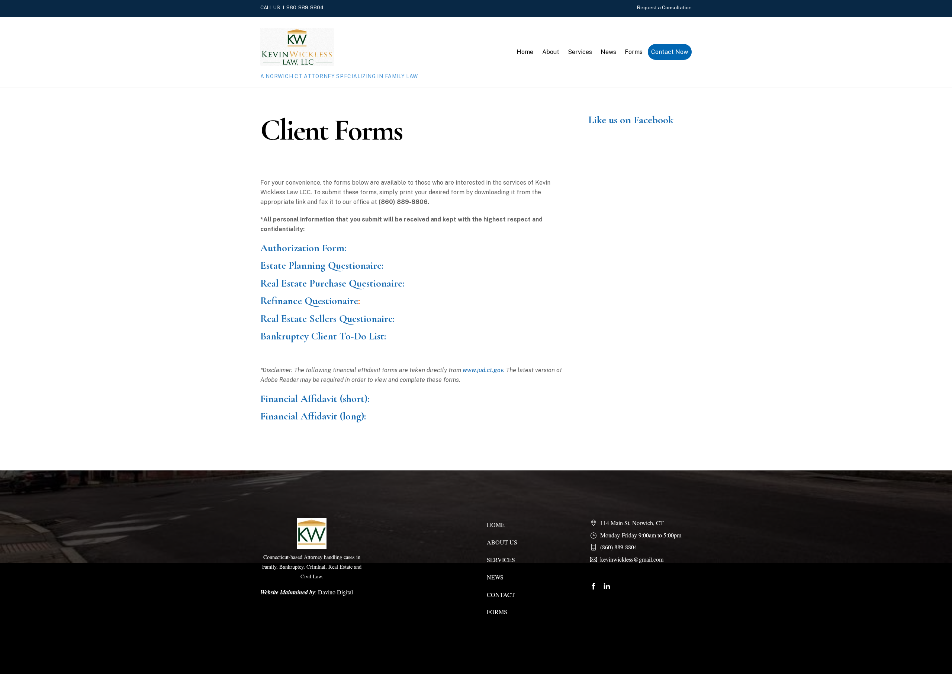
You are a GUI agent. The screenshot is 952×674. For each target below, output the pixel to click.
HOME (496, 524)
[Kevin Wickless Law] (297, 62)
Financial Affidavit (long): (313, 416)
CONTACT (501, 594)
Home (525, 51)
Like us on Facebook (630, 120)
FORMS (497, 612)
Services (580, 51)
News (608, 51)
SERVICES (501, 559)
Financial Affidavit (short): (314, 398)
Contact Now (669, 51)
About (550, 51)
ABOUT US (502, 542)
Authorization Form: (303, 248)
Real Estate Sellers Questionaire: (327, 318)
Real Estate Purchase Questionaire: (332, 283)
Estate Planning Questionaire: (321, 265)
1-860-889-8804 (303, 7)
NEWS (495, 577)
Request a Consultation (664, 7)
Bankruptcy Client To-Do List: (323, 336)
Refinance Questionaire (309, 300)
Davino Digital (335, 592)
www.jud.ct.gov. (484, 370)
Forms (634, 51)
